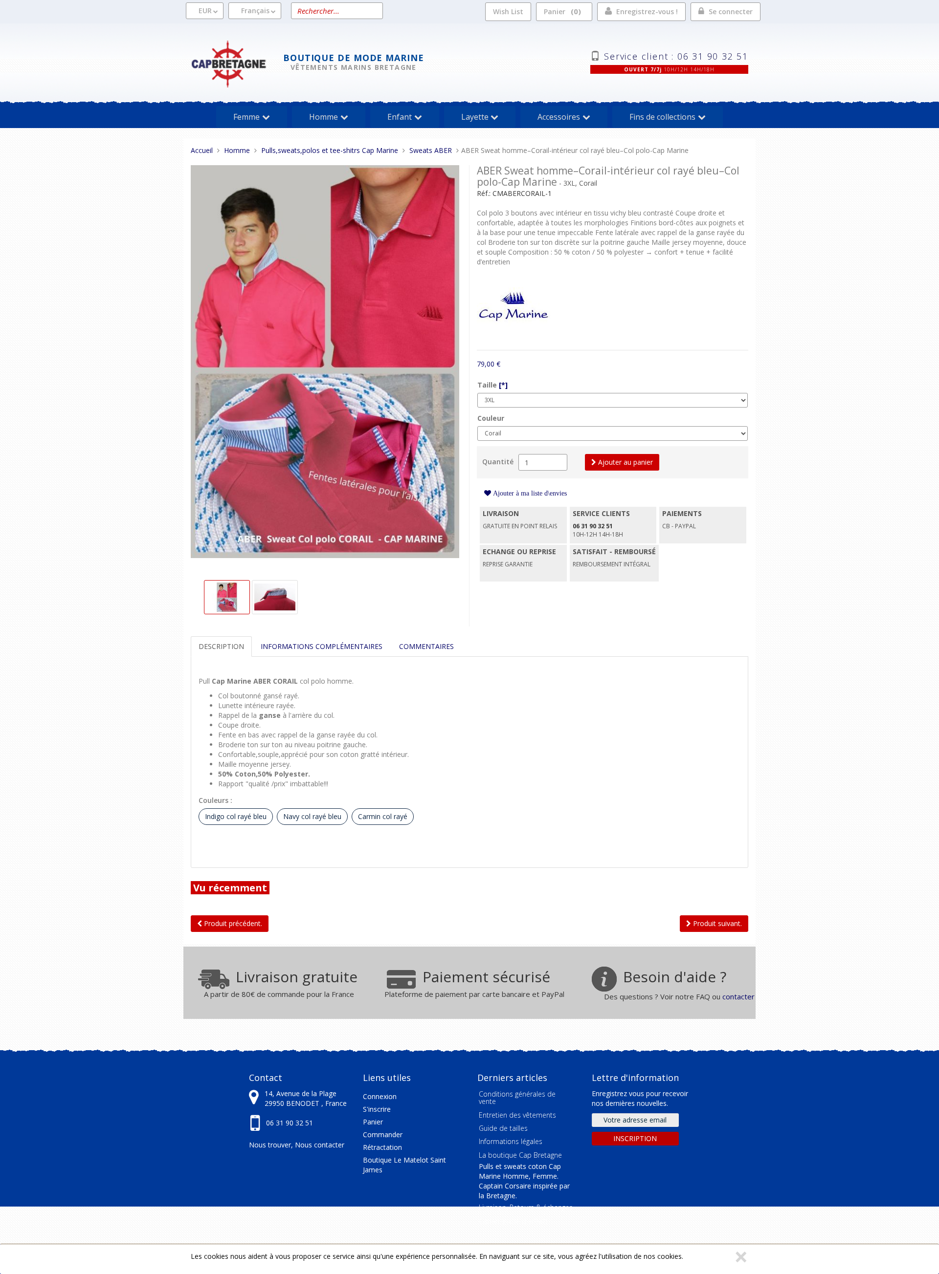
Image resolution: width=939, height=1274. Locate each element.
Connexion (380, 1096)
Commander (382, 1134)
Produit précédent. (232, 923)
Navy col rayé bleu (312, 816)
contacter (738, 996)
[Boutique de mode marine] (237, 62)
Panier (561, 11)
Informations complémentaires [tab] (321, 646)
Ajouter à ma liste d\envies (529, 493)
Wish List (508, 11)
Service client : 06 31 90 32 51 (676, 55)
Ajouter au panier (624, 462)
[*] (503, 384)
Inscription (635, 1138)
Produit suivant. (716, 923)
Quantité (498, 461)
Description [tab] (221, 646)
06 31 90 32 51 (289, 1122)
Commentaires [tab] (426, 646)
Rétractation (382, 1147)
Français (255, 10)
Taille (492, 384)
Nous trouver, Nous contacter (296, 1144)
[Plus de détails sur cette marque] (513, 307)
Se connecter (731, 11)
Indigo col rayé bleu (236, 816)
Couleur (490, 418)
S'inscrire (377, 1109)
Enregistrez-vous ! (647, 11)
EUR (205, 10)
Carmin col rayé (382, 816)
